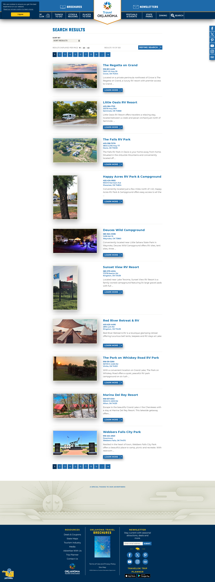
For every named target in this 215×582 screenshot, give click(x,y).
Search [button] (179, 15)
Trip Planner (72, 555)
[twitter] (212, 34)
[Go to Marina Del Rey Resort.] (75, 405)
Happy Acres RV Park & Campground (132, 176)
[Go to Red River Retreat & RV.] (75, 331)
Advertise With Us (72, 551)
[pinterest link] (145, 555)
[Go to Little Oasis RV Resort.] (75, 113)
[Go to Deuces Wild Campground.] (75, 241)
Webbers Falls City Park (122, 432)
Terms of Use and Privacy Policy (102, 564)
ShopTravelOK (38, 15)
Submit (147, 544)
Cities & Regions (73, 15)
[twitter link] (137, 555)
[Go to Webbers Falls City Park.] (75, 442)
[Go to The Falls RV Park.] (75, 150)
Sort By (56, 38)
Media (72, 546)
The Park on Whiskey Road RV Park (131, 357)
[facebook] (212, 28)
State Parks (149, 15)
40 (88, 48)
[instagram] (212, 51)
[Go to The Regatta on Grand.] (75, 76)
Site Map (102, 567)
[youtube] (212, 45)
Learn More (111, 90)
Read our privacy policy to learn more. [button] (18, 9)
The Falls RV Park (117, 139)
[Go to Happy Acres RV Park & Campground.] (65, 197)
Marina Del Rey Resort (120, 395)
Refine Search (148, 47)
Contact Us (72, 559)
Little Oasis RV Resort (120, 102)
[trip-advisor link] (145, 562)
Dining (163, 15)
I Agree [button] (20, 14)
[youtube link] (129, 562)
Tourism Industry (72, 542)
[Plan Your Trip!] (8, 574)
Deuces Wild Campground (124, 230)
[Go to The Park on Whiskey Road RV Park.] (75, 368)
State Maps (72, 538)
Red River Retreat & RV (121, 320)
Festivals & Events (131, 15)
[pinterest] (212, 40)
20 (84, 48)
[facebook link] (129, 555)
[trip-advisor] (212, 57)
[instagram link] (137, 562)
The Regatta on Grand (120, 65)
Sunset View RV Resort (121, 267)
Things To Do (59, 15)
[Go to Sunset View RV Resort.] (65, 287)
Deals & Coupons (72, 534)
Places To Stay (87, 15)
